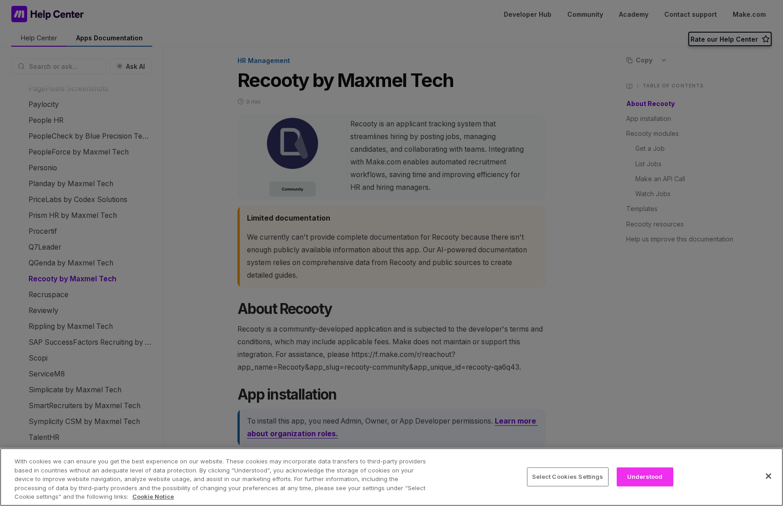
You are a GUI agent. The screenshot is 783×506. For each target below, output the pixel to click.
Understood (644, 476)
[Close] (768, 476)
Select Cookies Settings (568, 476)
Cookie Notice (153, 496)
